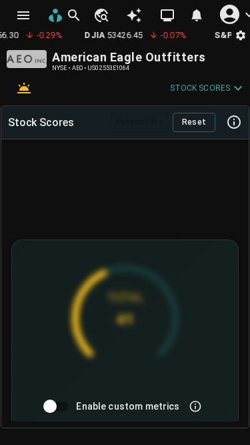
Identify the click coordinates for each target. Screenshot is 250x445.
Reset (194, 122)
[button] (100, 15)
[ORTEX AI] (134, 15)
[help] (234, 122)
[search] (74, 15)
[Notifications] (196, 15)
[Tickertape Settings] (241, 35)
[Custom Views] (167, 15)
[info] (195, 406)
